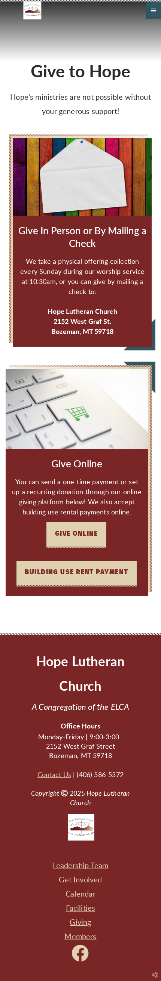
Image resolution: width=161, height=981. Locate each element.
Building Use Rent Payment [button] (76, 572)
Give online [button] (76, 533)
